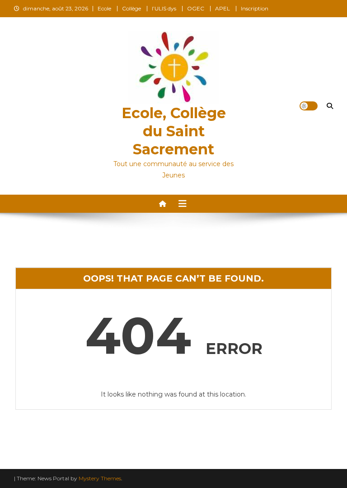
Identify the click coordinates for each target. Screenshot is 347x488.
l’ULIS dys (164, 8)
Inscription (254, 8)
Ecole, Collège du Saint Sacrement (174, 131)
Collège (131, 8)
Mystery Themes (100, 478)
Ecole (104, 8)
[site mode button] (309, 105)
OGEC (195, 8)
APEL (222, 8)
